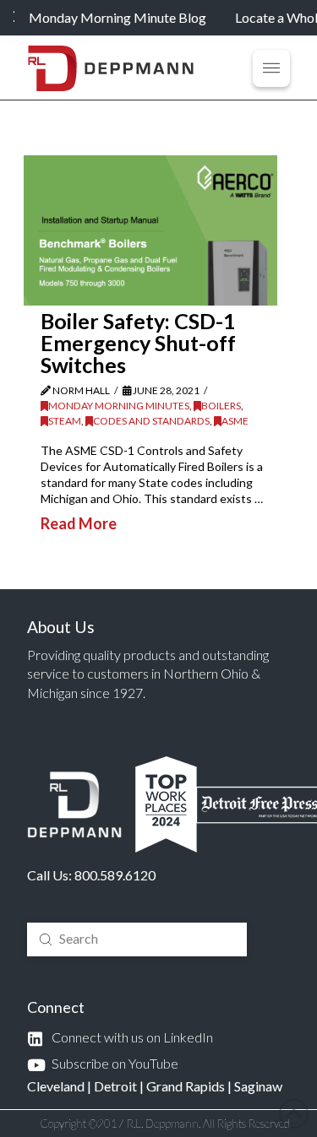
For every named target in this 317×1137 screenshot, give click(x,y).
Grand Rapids (185, 1086)
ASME (235, 420)
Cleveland (56, 1086)
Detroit (115, 1086)
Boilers (221, 405)
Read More (79, 523)
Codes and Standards (151, 420)
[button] (271, 68)
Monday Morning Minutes (118, 405)
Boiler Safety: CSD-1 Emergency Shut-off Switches (138, 343)
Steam (64, 420)
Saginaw (258, 1086)
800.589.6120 (115, 875)
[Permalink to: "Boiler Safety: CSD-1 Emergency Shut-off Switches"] (150, 230)
